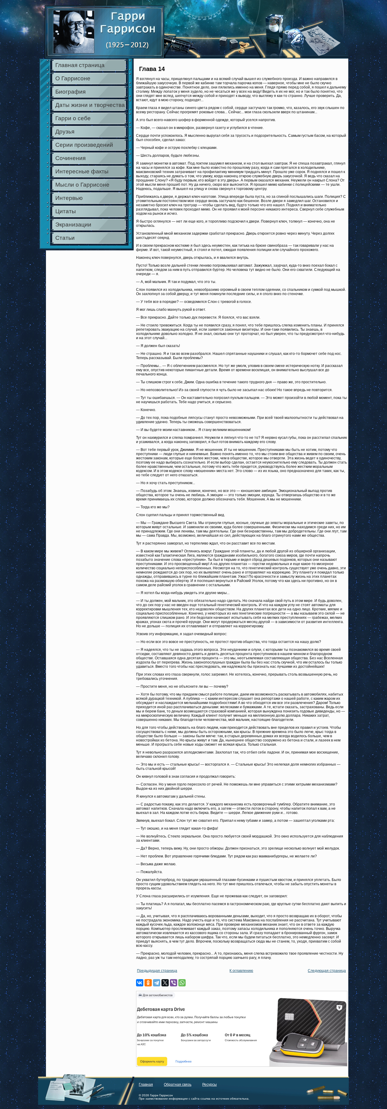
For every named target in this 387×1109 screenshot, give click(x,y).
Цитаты (65, 211)
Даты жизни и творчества (90, 105)
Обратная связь (177, 1084)
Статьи (65, 238)
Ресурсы (209, 1084)
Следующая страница (327, 971)
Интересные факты (82, 171)
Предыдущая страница (157, 971)
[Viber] (173, 982)
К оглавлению (241, 971)
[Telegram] (156, 982)
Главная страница (80, 65)
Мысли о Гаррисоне (82, 185)
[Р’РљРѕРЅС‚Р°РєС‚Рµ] (139, 982)
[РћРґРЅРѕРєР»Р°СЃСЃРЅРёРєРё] (148, 982)
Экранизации (73, 224)
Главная (146, 1084)
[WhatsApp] (182, 982)
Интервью (69, 198)
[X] (165, 982)
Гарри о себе (73, 118)
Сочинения (70, 158)
